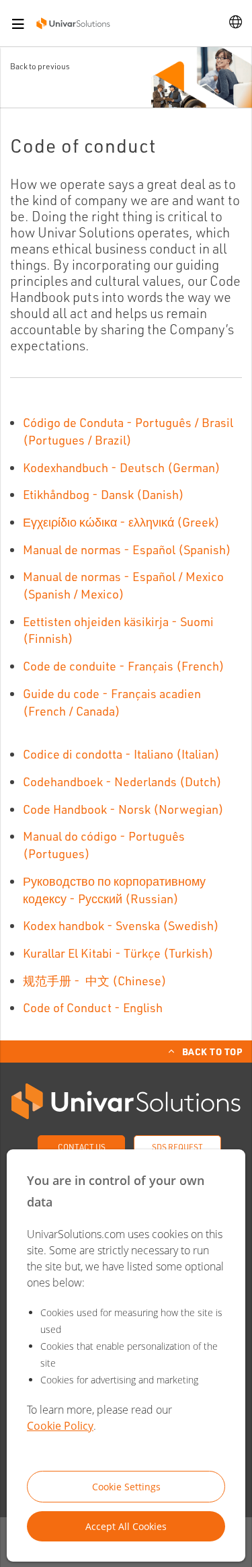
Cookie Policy (60, 1425)
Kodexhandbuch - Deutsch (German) (121, 467)
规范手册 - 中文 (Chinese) (95, 980)
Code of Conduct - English (93, 1007)
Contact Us (82, 1147)
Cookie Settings (126, 1486)
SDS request (177, 1147)
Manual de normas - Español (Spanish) (127, 549)
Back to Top (212, 1051)
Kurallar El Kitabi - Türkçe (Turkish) (118, 953)
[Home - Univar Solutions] (73, 22)
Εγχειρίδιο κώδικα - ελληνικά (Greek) (121, 521)
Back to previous (40, 66)
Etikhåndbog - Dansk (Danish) (103, 494)
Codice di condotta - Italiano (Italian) (121, 754)
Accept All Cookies (126, 1526)
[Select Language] (235, 23)
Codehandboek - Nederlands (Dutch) (122, 781)
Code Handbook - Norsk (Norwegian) (123, 809)
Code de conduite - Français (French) (123, 665)
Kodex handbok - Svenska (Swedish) (121, 925)
